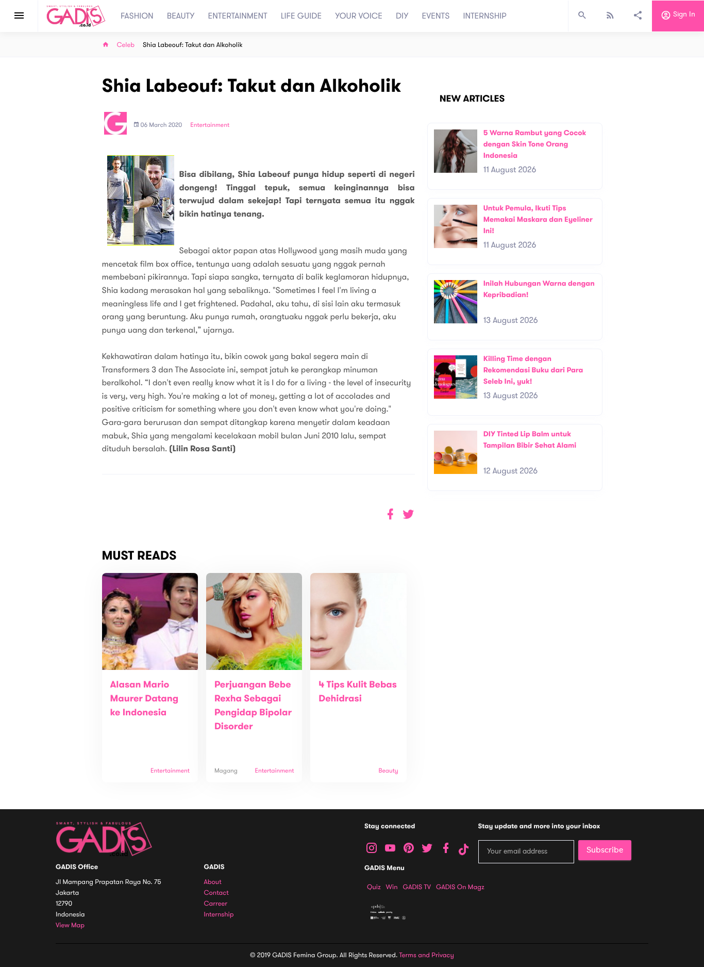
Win (392, 887)
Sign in (683, 15)
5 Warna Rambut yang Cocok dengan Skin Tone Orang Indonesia (534, 144)
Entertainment (209, 125)
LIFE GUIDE (301, 16)
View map (70, 925)
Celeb (126, 45)
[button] (408, 514)
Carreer (216, 903)
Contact (216, 893)
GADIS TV (417, 887)
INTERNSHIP (485, 16)
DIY (402, 16)
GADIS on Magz (460, 887)
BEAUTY (181, 16)
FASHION (137, 16)
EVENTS (436, 16)
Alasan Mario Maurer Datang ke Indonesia (144, 699)
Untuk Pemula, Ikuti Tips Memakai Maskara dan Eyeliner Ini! (538, 219)
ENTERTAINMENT (237, 16)
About (213, 882)
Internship (219, 914)
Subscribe (604, 850)
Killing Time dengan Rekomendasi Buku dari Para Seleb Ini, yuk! (533, 370)
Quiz (374, 887)
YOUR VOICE (358, 16)
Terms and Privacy (426, 955)
